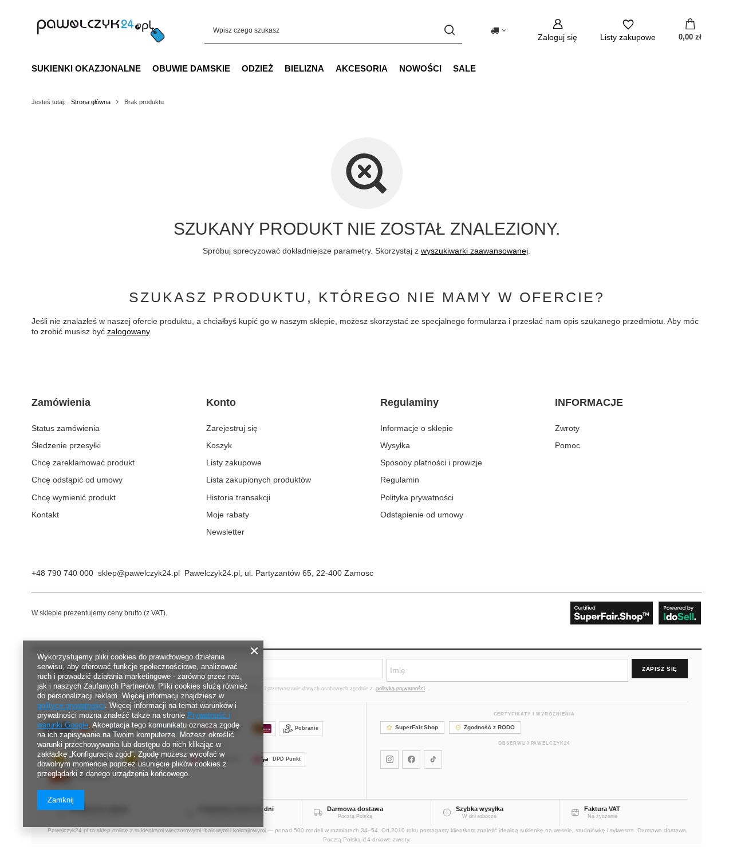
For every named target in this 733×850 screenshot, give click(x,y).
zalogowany (128, 331)
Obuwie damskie (191, 68)
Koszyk (219, 445)
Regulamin (399, 479)
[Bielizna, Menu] (330, 68)
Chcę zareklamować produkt (83, 462)
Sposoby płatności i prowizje (431, 462)
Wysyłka (395, 445)
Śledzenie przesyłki (66, 445)
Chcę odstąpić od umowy (77, 479)
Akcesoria (362, 68)
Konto (221, 402)
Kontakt (45, 514)
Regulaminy (409, 402)
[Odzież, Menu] (279, 68)
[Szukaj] (449, 30)
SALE (464, 68)
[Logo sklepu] (100, 30)
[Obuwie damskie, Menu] (236, 68)
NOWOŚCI (420, 68)
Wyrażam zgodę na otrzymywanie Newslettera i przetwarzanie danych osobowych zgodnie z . (290, 688)
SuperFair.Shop (416, 727)
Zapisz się (659, 669)
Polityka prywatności (417, 497)
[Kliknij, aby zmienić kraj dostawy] (498, 30)
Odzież (257, 68)
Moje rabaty (227, 514)
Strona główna (91, 101)
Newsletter (225, 531)
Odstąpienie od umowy (421, 514)
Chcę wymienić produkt (73, 497)
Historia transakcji (238, 497)
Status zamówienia (65, 428)
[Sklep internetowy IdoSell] (636, 613)
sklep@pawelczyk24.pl (139, 573)
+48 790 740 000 (62, 573)
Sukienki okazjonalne (86, 68)
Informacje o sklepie (416, 428)
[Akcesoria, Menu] (393, 68)
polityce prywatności (71, 705)
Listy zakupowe (234, 462)
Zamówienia (60, 402)
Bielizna (304, 68)
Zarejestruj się (232, 428)
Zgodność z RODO (489, 727)
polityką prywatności (400, 688)
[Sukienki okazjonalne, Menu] (146, 68)
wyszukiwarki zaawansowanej (474, 250)
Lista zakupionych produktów (258, 479)
